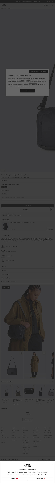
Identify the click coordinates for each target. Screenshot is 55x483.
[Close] (52, 464)
